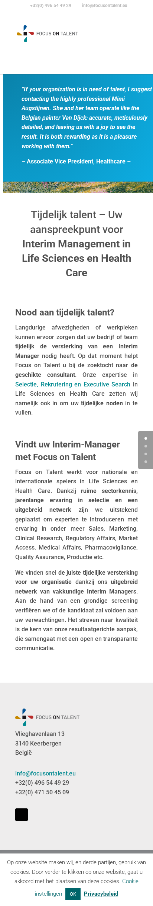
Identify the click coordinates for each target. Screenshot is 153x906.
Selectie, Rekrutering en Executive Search (72, 384)
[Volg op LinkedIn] (21, 814)
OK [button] (73, 894)
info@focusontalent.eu (45, 773)
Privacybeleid (101, 893)
